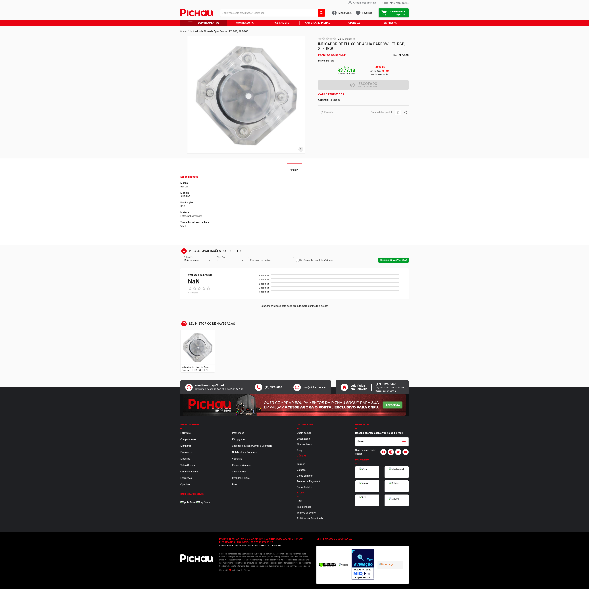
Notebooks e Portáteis (244, 452)
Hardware (185, 432)
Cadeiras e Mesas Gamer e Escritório (252, 445)
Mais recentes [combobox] (191, 260)
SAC (299, 501)
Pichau (237, 570)
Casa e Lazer (239, 471)
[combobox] (272, 13)
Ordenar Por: (189, 257)
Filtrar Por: (221, 257)
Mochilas (185, 458)
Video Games (187, 465)
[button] (321, 112)
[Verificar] (328, 567)
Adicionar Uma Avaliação (393, 260)
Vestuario (237, 458)
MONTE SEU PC (245, 22)
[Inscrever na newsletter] (404, 441)
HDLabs (246, 570)
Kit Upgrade (238, 439)
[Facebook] (383, 452)
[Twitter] (397, 452)
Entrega (301, 464)
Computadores (188, 439)
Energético (186, 478)
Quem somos (304, 432)
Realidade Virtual (241, 478)
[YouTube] (405, 452)
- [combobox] (217, 260)
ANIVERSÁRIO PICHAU (317, 22)
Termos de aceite (306, 512)
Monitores (185, 445)
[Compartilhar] (405, 112)
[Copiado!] (398, 112)
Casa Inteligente (189, 471)
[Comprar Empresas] (294, 405)
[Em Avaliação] (362, 565)
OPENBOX (354, 22)
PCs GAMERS (281, 22)
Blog (299, 450)
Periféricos (238, 432)
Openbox (185, 484)
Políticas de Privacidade (310, 518)
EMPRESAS (390, 22)
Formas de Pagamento (309, 481)
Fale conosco (304, 506)
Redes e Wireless (241, 465)
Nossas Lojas (304, 444)
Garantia (301, 469)
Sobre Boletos (304, 487)
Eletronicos (186, 452)
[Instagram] (390, 452)
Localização (303, 438)
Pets (234, 484)
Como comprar (305, 475)
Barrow (330, 60)
